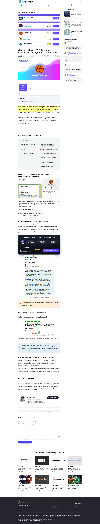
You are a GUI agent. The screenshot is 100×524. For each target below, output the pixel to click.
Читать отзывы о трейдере (52, 250)
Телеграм (56, 18)
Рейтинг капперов (35, 5)
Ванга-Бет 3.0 (54, 466)
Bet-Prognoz (71, 466)
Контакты (67, 5)
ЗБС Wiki (56, 5)
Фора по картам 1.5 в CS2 (76, 31)
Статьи (61, 5)
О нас (53, 503)
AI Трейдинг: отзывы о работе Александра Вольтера (74, 43)
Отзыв (20, 423)
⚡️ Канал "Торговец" (28, 25)
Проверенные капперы (23, 5)
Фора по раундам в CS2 (76, 13)
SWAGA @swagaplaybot (71, 75)
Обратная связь (55, 506)
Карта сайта (54, 505)
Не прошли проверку (47, 5)
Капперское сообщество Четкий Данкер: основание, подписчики (35, 103)
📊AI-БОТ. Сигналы (28, 17)
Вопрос (25, 423)
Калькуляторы (71, 5)
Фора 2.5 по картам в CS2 (76, 22)
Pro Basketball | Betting (73, 485)
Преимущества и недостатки (28, 101)
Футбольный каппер (28, 38)
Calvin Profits (54, 485)
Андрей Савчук (22, 56)
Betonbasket (21, 466)
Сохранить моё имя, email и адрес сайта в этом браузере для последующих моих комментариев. (37, 439)
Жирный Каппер (27, 32)
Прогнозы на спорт (27, 43)
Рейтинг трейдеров (78, 505)
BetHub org (37, 466)
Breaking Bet (38, 485)
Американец (21, 485)
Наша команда (55, 508)
